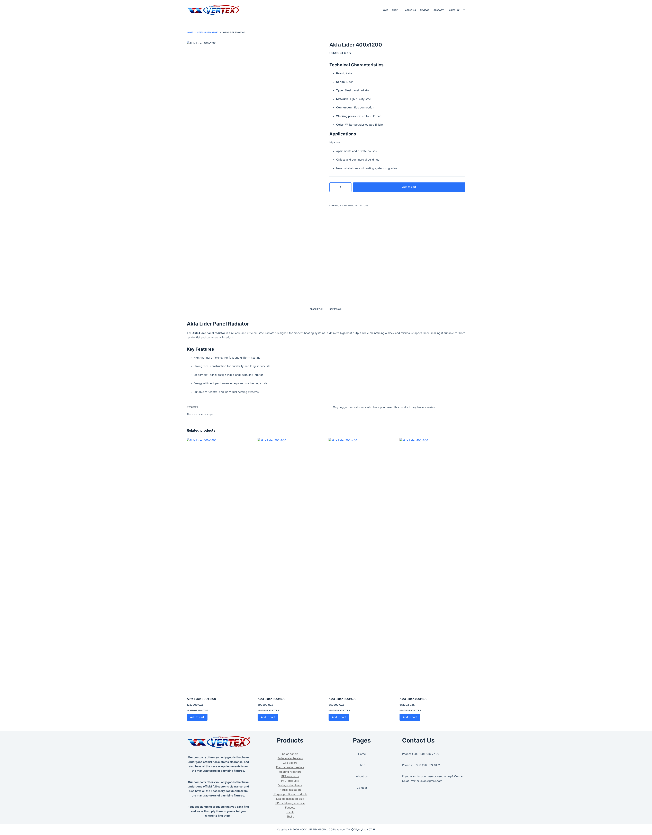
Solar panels (290, 754)
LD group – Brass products (290, 794)
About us (362, 776)
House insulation (290, 789)
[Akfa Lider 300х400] (361, 565)
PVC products (290, 780)
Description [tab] (316, 309)
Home (385, 10)
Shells (290, 816)
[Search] (464, 10)
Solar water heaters (290, 758)
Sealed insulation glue (290, 798)
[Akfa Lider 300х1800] (220, 565)
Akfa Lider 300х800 (271, 699)
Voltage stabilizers (290, 785)
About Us (410, 10)
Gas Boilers (290, 762)
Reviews (424, 10)
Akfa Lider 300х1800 (201, 699)
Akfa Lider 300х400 (342, 699)
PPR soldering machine (290, 803)
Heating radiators (356, 205)
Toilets (290, 812)
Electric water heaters (290, 767)
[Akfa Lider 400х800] (432, 565)
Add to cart (409, 187)
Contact (438, 10)
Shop (395, 10)
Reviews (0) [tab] (336, 309)
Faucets (290, 807)
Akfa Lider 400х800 (413, 699)
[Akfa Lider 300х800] (290, 565)
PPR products (290, 776)
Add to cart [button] (197, 717)
